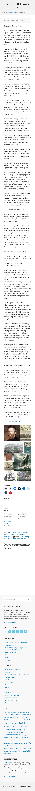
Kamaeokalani (10, 732)
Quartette (6, 751)
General (7, 703)
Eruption (6, 719)
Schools (7, 687)
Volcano (21, 751)
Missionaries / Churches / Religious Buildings (18, 674)
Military (7, 680)
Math (5, 740)
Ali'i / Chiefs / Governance (12, 669)
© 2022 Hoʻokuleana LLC (12, 421)
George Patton (19, 719)
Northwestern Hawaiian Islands (14, 743)
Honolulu (7, 729)
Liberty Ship (15, 737)
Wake (5, 753)
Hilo (22, 726)
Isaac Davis (16, 730)
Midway (16, 740)
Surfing (9, 539)
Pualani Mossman (26, 748)
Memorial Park (9, 645)
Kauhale (7, 660)
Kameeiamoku (19, 732)
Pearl (20, 748)
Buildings (7, 672)
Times (5, 513)
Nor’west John (22, 513)
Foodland (7, 657)
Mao (29, 737)
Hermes (19, 727)
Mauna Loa (10, 740)
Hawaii (22, 537)
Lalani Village (23, 735)
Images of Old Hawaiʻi (17, 4)
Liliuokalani (23, 737)
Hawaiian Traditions (22, 532)
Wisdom (9, 753)
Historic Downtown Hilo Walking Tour (16, 642)
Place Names (9, 682)
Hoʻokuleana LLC (8, 763)
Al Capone (11, 712)
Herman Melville (22, 539)
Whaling (26, 537)
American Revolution (11, 700)
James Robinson (25, 730)
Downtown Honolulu (21, 717)
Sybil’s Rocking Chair (11, 652)
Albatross (6, 712)
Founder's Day (12, 719)
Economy (13, 532)
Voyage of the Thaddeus (12, 695)
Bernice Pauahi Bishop (17, 714)
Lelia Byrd (9, 737)
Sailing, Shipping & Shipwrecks (13, 690)
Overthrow (8, 655)
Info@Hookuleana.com (10, 622)
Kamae (5, 732)
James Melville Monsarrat (8, 522)
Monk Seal (21, 740)
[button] (12, 433)
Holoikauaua (28, 727)
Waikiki (28, 751)
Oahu (28, 742)
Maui (5, 539)
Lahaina (14, 539)
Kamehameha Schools (12, 735)
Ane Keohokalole (19, 712)
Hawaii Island (10, 726)
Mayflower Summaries (11, 698)
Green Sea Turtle (12, 723)
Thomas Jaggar (13, 751)
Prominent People (9, 534)
